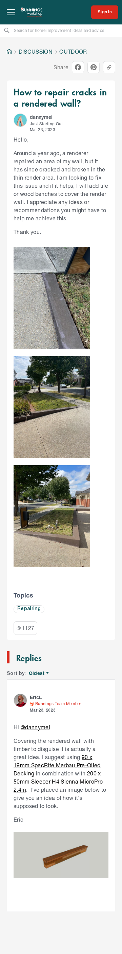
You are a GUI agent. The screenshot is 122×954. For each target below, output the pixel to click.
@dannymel (35, 727)
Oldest (37, 673)
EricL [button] (36, 697)
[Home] (9, 51)
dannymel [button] (41, 117)
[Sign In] (104, 12)
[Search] (7, 30)
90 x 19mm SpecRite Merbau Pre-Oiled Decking (57, 765)
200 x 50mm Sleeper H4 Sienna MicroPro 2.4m (58, 781)
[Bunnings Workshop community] (32, 12)
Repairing (29, 609)
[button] (20, 120)
